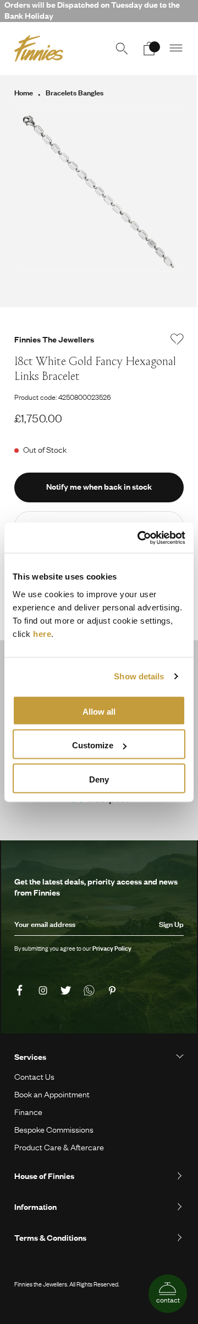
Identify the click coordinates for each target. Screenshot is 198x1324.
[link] (21, 991)
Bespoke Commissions (54, 1129)
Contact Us (34, 1076)
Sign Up (171, 924)
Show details (139, 676)
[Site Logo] (38, 48)
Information (35, 1207)
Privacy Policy (111, 948)
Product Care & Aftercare (59, 1147)
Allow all (99, 711)
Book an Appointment (52, 1094)
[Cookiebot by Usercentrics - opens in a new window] (139, 537)
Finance (28, 1112)
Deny (99, 779)
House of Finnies (44, 1176)
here (42, 633)
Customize (92, 745)
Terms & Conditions (50, 1237)
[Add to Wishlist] (177, 339)
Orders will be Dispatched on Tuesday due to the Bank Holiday (92, 10)
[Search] (121, 48)
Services (30, 1057)
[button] (176, 48)
